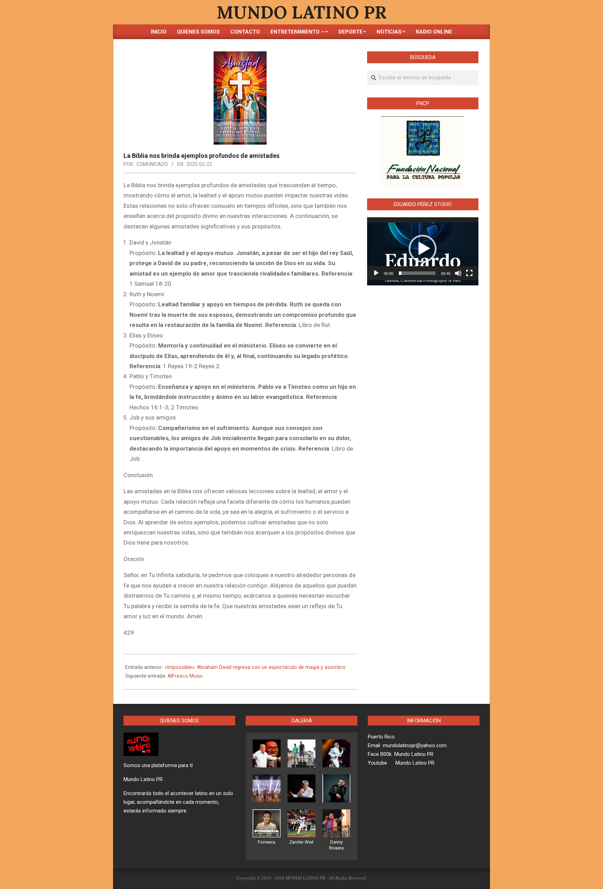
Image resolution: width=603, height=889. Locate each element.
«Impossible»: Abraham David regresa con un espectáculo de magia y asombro (254, 667)
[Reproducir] (376, 273)
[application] (422, 248)
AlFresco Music (185, 676)
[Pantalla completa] (469, 273)
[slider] (417, 273)
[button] (423, 249)
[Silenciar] (458, 273)
